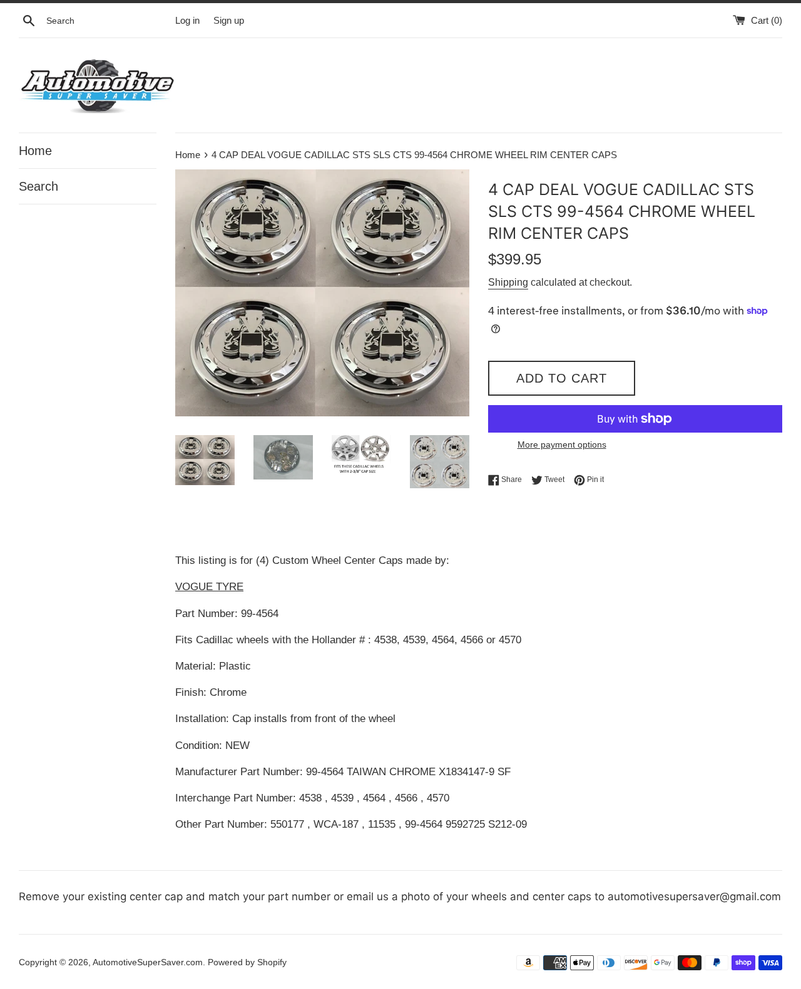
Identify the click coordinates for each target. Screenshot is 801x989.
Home (35, 151)
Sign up (228, 20)
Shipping (508, 282)
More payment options (562, 444)
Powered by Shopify (247, 962)
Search (38, 186)
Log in (187, 20)
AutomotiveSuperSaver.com (148, 962)
